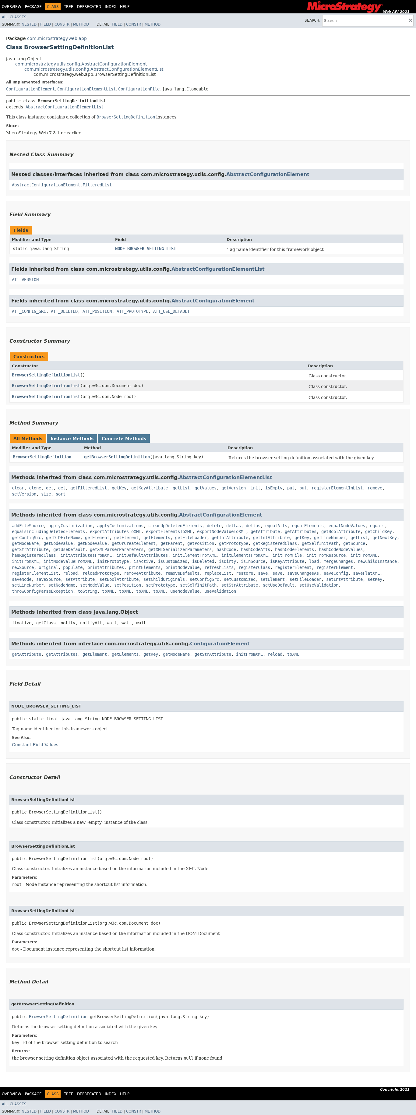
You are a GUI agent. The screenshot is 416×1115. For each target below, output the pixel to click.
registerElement (293, 567)
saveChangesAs (303, 573)
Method (81, 24)
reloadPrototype (101, 573)
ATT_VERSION (25, 279)
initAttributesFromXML (86, 555)
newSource (23, 567)
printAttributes (105, 567)
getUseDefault (69, 549)
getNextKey (384, 537)
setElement (272, 579)
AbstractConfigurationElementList (65, 106)
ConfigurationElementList (86, 88)
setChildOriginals (164, 579)
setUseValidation (318, 585)
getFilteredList (88, 487)
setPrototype (160, 585)
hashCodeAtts (255, 549)
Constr (62, 24)
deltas (233, 525)
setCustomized (240, 579)
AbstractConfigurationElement (267, 174)
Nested (29, 24)
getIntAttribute (230, 537)
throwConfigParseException (42, 591)
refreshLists (219, 567)
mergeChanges (338, 561)
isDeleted (203, 561)
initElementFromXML (195, 555)
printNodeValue (182, 567)
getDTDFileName (63, 537)
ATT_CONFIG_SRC (29, 311)
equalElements (308, 525)
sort (60, 494)
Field (45, 24)
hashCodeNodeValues (341, 549)
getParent (171, 543)
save (263, 573)
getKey (119, 487)
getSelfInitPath (320, 543)
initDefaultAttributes (142, 555)
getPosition (200, 543)
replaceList (217, 573)
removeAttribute (142, 573)
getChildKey (378, 531)
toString (87, 591)
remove (375, 487)
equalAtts (276, 525)
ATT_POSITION (97, 311)
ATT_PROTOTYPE (132, 311)
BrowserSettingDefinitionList (46, 374)
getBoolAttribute (340, 531)
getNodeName (25, 543)
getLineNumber (330, 537)
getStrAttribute (30, 549)
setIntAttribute (344, 579)
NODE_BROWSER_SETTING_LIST (145, 248)
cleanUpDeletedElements (175, 525)
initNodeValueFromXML (68, 561)
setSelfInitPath (198, 585)
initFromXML (364, 555)
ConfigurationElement (30, 88)
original (48, 567)
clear (18, 487)
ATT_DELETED (64, 311)
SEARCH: (312, 20)
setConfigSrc (204, 579)
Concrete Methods (124, 438)
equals (377, 525)
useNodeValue (184, 591)
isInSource (253, 561)
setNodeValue (94, 585)
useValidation (220, 591)
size (46, 494)
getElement (97, 537)
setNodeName (61, 585)
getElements (156, 537)
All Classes (14, 17)
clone (35, 487)
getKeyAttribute (149, 487)
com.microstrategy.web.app (57, 38)
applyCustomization (70, 525)
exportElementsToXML (169, 531)
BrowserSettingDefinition (42, 456)
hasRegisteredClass (34, 555)
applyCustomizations (120, 525)
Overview (11, 7)
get (49, 487)
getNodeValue (58, 543)
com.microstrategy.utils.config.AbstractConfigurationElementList (93, 69)
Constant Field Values (35, 744)
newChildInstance (377, 561)
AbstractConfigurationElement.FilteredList (62, 184)
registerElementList (35, 573)
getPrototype (233, 543)
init (255, 487)
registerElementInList (337, 487)
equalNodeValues (347, 525)
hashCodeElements (294, 549)
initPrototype (113, 561)
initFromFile (287, 555)
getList (181, 487)
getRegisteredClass (275, 543)
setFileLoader (305, 579)
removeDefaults (182, 573)
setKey (375, 579)
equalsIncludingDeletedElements (48, 531)
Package (33, 7)
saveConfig (336, 573)
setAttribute (80, 579)
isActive (143, 561)
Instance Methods (72, 438)
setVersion (24, 494)
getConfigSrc (26, 537)
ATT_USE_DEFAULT (171, 311)
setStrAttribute (239, 585)
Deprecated (89, 7)
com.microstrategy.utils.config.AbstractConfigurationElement (81, 64)
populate (73, 567)
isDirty (227, 561)
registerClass (254, 567)
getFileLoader (191, 537)
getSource (354, 543)
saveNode (21, 579)
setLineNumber (28, 585)
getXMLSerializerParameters (180, 549)
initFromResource (326, 555)
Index (110, 7)
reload (70, 573)
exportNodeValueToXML (221, 531)
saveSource (48, 579)
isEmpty (273, 487)
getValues (206, 487)
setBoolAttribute (119, 579)
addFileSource (28, 525)
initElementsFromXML (244, 555)
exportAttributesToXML (115, 531)
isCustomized (172, 561)
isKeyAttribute (287, 561)
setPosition (127, 585)
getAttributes (300, 531)
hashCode (226, 549)
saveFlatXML (366, 573)
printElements (144, 567)
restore (244, 573)
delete (214, 525)
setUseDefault (278, 585)
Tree (68, 7)
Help (124, 7)
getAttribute (265, 531)
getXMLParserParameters (116, 549)
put (290, 487)
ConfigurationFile (139, 88)
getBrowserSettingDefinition (117, 456)
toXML (108, 591)
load (314, 561)
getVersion (233, 487)
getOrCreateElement (134, 543)
